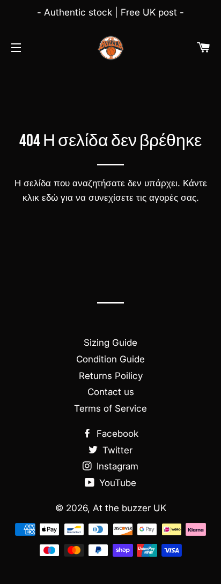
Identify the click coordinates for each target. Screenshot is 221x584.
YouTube (116, 482)
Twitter (116, 450)
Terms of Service (110, 408)
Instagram (116, 466)
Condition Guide (110, 359)
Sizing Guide (110, 342)
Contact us (110, 391)
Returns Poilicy (111, 375)
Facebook (116, 433)
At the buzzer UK (129, 508)
